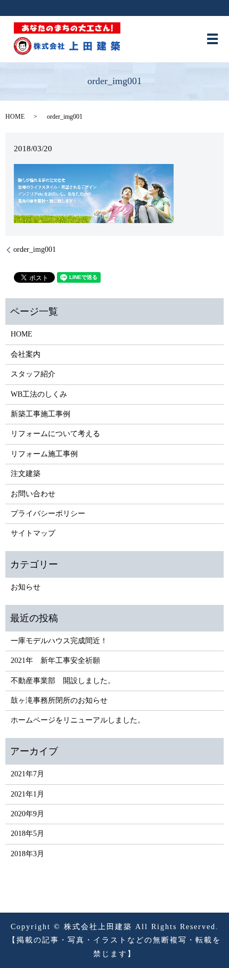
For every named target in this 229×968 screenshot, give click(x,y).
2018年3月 (27, 854)
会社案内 (25, 354)
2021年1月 (27, 794)
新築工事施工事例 (40, 414)
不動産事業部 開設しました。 (63, 681)
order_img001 (34, 249)
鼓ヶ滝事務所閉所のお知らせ (59, 700)
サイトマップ (33, 533)
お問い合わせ (33, 494)
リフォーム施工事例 (44, 454)
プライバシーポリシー (48, 514)
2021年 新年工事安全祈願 (55, 661)
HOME (14, 116)
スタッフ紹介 (33, 374)
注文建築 (25, 474)
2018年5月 (27, 834)
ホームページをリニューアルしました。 (78, 720)
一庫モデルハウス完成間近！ (59, 641)
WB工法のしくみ (39, 394)
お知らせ (25, 587)
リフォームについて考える (55, 434)
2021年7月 (27, 774)
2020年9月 (27, 814)
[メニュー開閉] (212, 39)
